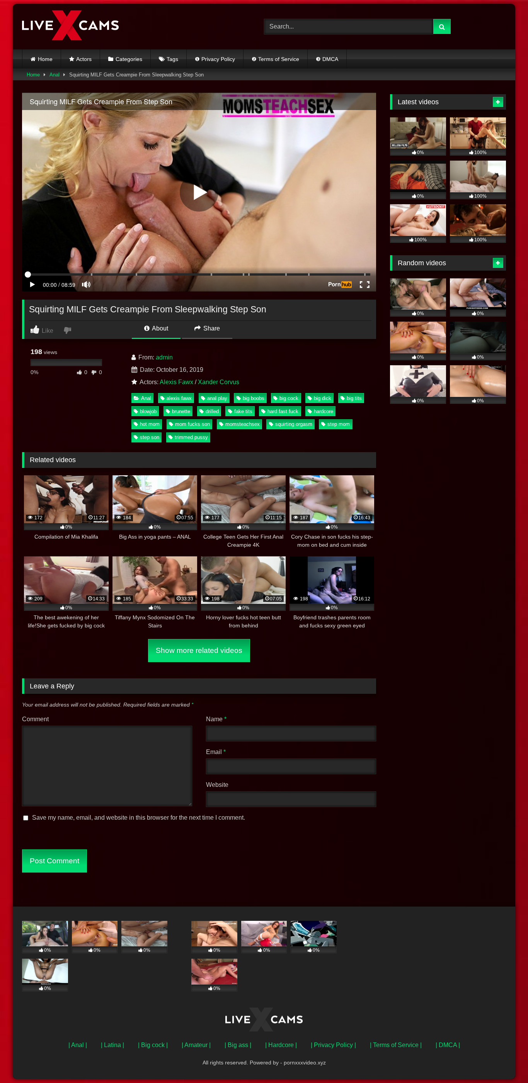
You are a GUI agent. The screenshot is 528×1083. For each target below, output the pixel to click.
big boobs (253, 398)
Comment (35, 719)
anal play (217, 398)
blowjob (148, 411)
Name (216, 719)
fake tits (243, 411)
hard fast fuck (282, 411)
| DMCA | (448, 1045)
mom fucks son (192, 424)
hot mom (150, 424)
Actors (84, 59)
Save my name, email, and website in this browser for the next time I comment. (138, 817)
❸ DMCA (327, 59)
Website (217, 784)
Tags (172, 59)
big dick (322, 398)
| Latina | (112, 1045)
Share (211, 328)
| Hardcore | (281, 1045)
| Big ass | (238, 1045)
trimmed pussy (191, 437)
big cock (288, 398)
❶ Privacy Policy (215, 59)
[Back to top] (504, 1060)
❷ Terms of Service (275, 59)
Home (45, 59)
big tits (354, 398)
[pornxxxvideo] (70, 26)
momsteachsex (242, 424)
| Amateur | (196, 1045)
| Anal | (77, 1045)
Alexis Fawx (176, 382)
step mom (338, 424)
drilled (212, 411)
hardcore (323, 411)
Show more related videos (199, 650)
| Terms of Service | (396, 1045)
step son (149, 437)
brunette (181, 411)
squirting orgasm (293, 424)
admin (164, 357)
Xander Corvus (218, 382)
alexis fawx (179, 398)
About (159, 328)
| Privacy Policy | (333, 1045)
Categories (129, 59)
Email (216, 752)
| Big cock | (153, 1045)
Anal (54, 75)
